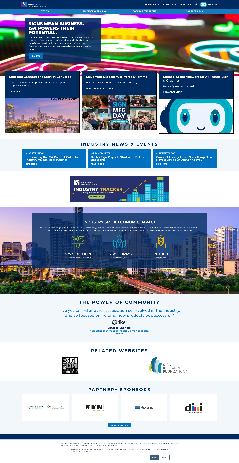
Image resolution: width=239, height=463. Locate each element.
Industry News (36, 153)
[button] (196, 4)
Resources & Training (95, 11)
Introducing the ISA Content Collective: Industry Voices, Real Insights (53, 158)
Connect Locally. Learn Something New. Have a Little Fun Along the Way (184, 158)
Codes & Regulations (144, 11)
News (182, 4)
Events (45, 11)
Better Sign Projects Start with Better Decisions (117, 158)
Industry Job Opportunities (157, 4)
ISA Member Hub (194, 11)
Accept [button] (154, 457)
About (174, 4)
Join (190, 4)
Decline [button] (164, 457)
